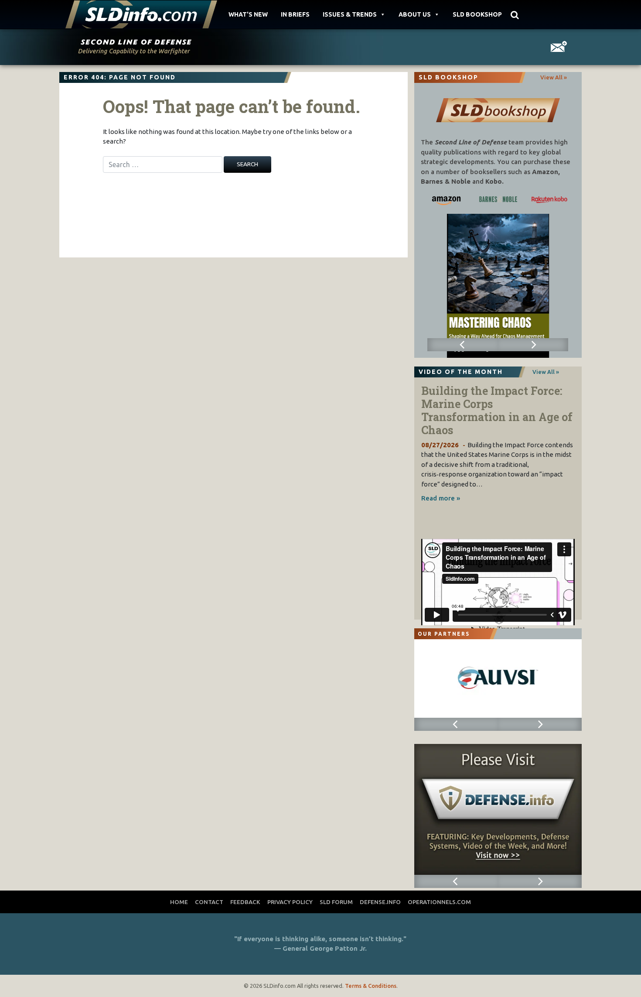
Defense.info (380, 901)
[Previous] (462, 344)
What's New (248, 14)
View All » (553, 77)
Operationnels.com (439, 901)
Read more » (440, 498)
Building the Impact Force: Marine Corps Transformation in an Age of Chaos (497, 410)
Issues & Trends (350, 14)
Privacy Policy (290, 901)
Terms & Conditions (370, 986)
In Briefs (295, 14)
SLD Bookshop (477, 14)
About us (415, 14)
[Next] (533, 344)
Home (179, 901)
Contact (209, 901)
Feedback (245, 901)
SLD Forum (336, 901)
